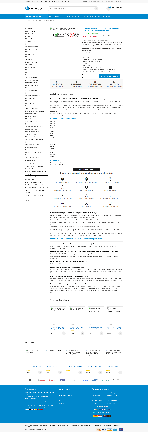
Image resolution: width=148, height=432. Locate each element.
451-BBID (53, 121)
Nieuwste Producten (73, 16)
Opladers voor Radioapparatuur (35, 108)
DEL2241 (88, 55)
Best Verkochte (60, 16)
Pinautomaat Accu (31, 93)
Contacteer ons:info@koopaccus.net (98, 16)
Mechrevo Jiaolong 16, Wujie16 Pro (35, 195)
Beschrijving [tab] (54, 94)
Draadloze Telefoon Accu (33, 152)
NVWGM (52, 154)
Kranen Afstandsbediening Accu (35, 106)
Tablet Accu (29, 36)
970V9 (52, 132)
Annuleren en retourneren (66, 398)
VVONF (52, 140)
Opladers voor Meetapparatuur (35, 111)
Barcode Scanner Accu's (33, 57)
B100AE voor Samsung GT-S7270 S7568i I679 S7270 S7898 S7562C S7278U (93, 367)
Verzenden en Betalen (97, 1)
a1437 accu (74, 425)
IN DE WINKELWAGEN (110, 76)
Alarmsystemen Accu (32, 150)
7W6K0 (52, 150)
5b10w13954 (44, 425)
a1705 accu (96, 425)
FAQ (60, 400)
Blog (83, 16)
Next (77, 27)
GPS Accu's (29, 64)
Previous (51, 27)
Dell (40, 20)
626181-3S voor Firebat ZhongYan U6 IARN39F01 (58, 328)
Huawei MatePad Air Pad (32, 177)
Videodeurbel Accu (31, 147)
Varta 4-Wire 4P (29, 163)
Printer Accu (29, 101)
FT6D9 (52, 127)
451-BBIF (52, 125)
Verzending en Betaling (65, 395)
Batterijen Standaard (32, 129)
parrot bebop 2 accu (63, 425)
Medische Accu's (31, 67)
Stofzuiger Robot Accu (32, 121)
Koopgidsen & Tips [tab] (67, 94)
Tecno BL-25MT (29, 179)
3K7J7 (51, 129)
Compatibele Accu (31, 82)
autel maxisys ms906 (114, 425)
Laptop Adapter (30, 31)
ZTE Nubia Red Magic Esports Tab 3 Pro (36, 187)
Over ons (61, 393)
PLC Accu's (29, 44)
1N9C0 (52, 148)
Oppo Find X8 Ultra (30, 169)
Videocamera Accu (31, 137)
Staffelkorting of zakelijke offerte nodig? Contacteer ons (100, 71)
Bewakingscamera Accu (33, 157)
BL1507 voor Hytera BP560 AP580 (33, 367)
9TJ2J (51, 134)
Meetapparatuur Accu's (33, 95)
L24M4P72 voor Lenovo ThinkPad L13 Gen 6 (76, 328)
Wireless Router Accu (32, 80)
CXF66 (52, 156)
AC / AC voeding (30, 54)
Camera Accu (30, 59)
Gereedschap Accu (31, 75)
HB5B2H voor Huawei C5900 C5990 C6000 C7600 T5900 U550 (113, 367)
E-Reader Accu (30, 155)
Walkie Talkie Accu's (32, 77)
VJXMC (52, 138)
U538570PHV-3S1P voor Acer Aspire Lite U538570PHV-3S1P (95, 328)
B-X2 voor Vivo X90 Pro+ (52, 366)
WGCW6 (52, 144)
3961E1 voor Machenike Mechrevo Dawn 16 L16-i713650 (114, 328)
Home (51, 16)
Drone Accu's (30, 103)
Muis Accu (29, 70)
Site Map (61, 403)
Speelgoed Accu (30, 88)
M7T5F (52, 142)
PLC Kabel (29, 72)
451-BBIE (52, 123)
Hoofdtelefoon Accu (32, 85)
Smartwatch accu (31, 41)
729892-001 (53, 425)
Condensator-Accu (31, 62)
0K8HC (52, 146)
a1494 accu (103, 425)
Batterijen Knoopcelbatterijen (34, 126)
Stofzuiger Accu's (31, 98)
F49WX (52, 152)
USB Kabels (29, 142)
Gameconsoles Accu (32, 113)
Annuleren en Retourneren (113, 1)
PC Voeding (29, 52)
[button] (114, 8)
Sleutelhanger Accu (32, 119)
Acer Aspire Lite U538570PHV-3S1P (35, 185)
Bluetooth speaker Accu (33, 46)
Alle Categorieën (35, 16)
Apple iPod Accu (31, 116)
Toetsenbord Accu (31, 90)
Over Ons (86, 1)
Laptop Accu (33, 20)
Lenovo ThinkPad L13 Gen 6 (33, 182)
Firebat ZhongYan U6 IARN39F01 (34, 166)
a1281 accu (81, 425)
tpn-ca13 (88, 425)
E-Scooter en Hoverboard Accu (35, 139)
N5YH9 (52, 136)
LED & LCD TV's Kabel (32, 49)
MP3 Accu (29, 124)
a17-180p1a (28, 427)
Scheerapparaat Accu (32, 144)
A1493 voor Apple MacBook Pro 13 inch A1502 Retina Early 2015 (74, 367)
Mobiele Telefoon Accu (32, 39)
